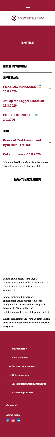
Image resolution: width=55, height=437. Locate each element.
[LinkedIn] (18, 420)
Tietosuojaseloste (20, 375)
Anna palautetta (20, 357)
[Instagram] (13, 420)
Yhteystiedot (12, 405)
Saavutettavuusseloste (23, 366)
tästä (44, 312)
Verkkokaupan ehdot (22, 392)
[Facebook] (7, 420)
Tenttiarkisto (18, 348)
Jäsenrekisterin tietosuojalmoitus (29, 383)
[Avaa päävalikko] (28, 6)
